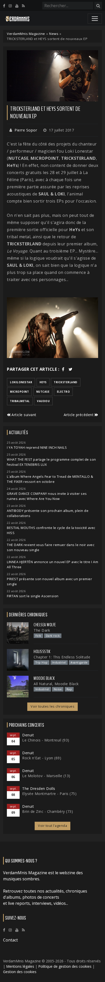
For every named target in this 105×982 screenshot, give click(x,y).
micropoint (19, 391)
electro (63, 391)
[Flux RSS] (23, 5)
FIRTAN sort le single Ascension (33, 596)
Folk (38, 636)
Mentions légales (20, 966)
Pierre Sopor (26, 130)
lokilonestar (21, 382)
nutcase (43, 391)
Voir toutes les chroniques (52, 706)
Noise (58, 689)
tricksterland (65, 382)
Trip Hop (41, 662)
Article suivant (23, 414)
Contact (10, 940)
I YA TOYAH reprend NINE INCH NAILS (37, 447)
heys (43, 382)
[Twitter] (71, 369)
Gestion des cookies (19, 971)
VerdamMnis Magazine (26, 33)
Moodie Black (44, 678)
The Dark (42, 630)
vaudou (43, 401)
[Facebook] (4, 5)
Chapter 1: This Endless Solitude (62, 657)
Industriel (59, 662)
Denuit (28, 735)
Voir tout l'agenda (52, 826)
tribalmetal (20, 401)
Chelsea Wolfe (45, 625)
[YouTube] (16, 5)
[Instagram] (10, 5)
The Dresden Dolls (38, 788)
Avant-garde (79, 662)
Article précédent (79, 414)
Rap (69, 689)
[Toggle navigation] (95, 19)
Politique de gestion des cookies (64, 966)
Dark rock (53, 636)
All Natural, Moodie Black (56, 683)
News (53, 33)
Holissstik (42, 651)
